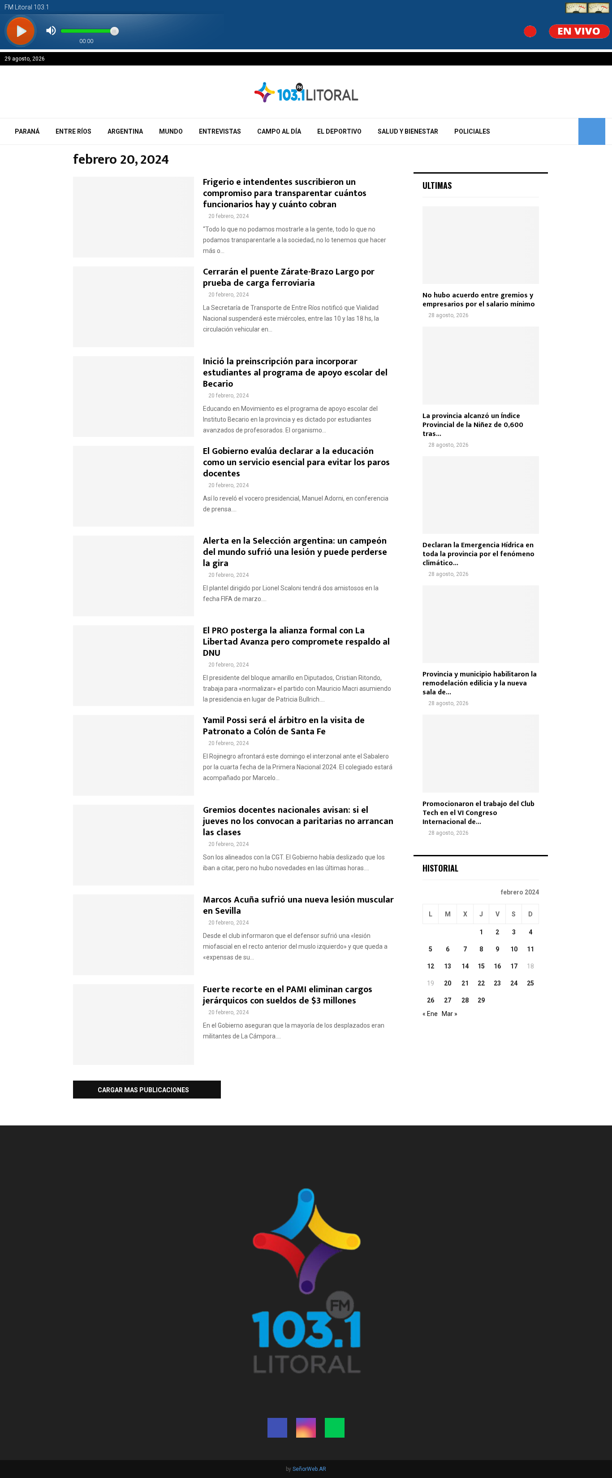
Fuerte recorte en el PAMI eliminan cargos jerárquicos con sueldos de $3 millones (287, 995)
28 (465, 1000)
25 (530, 983)
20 (447, 983)
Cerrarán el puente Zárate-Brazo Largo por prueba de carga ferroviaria (289, 277)
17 (513, 966)
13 (447, 966)
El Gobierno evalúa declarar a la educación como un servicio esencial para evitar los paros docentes (296, 462)
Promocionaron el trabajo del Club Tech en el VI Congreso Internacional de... (478, 813)
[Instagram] (306, 1428)
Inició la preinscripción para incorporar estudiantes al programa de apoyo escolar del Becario (295, 373)
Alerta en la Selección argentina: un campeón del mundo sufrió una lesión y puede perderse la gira (295, 552)
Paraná (27, 131)
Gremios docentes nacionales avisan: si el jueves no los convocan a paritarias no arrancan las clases (298, 821)
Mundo (171, 131)
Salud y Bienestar (408, 131)
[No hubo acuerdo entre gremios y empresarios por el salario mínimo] (480, 245)
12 (430, 966)
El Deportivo (339, 131)
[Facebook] (277, 1428)
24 (513, 983)
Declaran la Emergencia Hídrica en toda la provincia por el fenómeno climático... (478, 554)
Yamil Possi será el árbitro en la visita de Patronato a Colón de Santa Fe (284, 726)
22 (481, 983)
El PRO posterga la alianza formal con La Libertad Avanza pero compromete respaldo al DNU (296, 642)
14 (465, 966)
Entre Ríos (73, 131)
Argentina (125, 131)
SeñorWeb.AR (309, 1469)
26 (430, 1000)
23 (497, 983)
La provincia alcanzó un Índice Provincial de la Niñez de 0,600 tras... (472, 425)
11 (530, 949)
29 (481, 1000)
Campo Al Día (279, 131)
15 (481, 966)
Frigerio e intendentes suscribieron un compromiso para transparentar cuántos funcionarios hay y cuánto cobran (284, 193)
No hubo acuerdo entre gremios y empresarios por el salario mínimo (478, 299)
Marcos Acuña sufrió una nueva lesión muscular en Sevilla (298, 905)
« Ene (430, 1013)
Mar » (449, 1013)
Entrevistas (220, 131)
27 (447, 1000)
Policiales (472, 131)
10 (513, 949)
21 (465, 983)
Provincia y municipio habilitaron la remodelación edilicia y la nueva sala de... (479, 683)
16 (497, 966)
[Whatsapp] (335, 1428)
